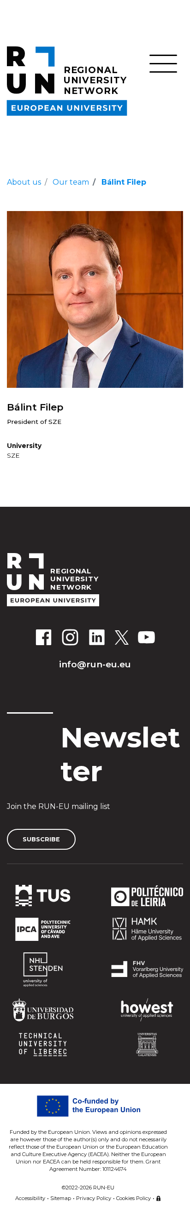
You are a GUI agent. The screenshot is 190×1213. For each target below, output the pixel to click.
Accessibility (30, 1198)
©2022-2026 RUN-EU (88, 1187)
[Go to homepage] (95, 579)
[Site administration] (158, 1197)
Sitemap (60, 1198)
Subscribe (41, 839)
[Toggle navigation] (163, 63)
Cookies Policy (133, 1198)
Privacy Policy (93, 1198)
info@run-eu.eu (95, 664)
